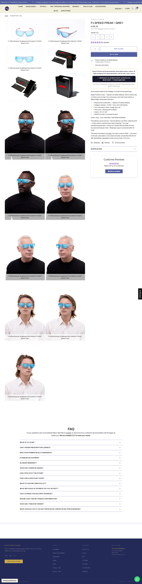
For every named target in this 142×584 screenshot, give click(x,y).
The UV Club (85, 549)
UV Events (85, 564)
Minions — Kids (57, 571)
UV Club (108, 133)
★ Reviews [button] (140, 294)
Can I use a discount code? (32, 478)
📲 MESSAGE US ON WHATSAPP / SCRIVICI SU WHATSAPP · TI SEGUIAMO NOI (114, 79)
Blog (56, 11)
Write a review (114, 171)
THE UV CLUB (87, 6)
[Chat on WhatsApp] (137, 579)
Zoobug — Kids (56, 568)
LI (14, 555)
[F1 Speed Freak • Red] (97, 37)
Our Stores (65, 11)
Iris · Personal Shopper (60, 6)
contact (68, 433)
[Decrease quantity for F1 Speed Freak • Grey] (92, 49)
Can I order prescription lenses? (35, 447)
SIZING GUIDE (96, 149)
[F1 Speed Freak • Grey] (102, 37)
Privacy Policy (122, 581)
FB (10, 555)
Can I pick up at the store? (32, 473)
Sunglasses (31, 6)
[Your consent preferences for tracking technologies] (10, 580)
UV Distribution (86, 568)
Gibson (54, 560)
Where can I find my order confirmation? (38, 499)
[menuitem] (20, 6)
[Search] (132, 8)
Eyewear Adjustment (29, 458)
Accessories (100, 6)
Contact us (85, 571)
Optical (43, 6)
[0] (135, 8)
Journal (84, 553)
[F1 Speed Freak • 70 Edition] (93, 37)
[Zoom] (41, 23)
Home (20, 6)
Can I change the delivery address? (36, 493)
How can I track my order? (32, 504)
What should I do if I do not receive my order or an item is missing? (50, 509)
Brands (76, 6)
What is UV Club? (27, 442)
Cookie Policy (130, 581)
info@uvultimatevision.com (118, 554)
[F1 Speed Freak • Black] (111, 37)
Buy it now (114, 54)
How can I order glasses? (31, 468)
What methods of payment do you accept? (39, 488)
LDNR (54, 564)
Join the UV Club (13, 561)
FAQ (83, 556)
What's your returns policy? (33, 483)
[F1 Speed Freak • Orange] (106, 37)
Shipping (100, 29)
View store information (102, 65)
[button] (96, 42)
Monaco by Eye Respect (58, 553)
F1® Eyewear (56, 556)
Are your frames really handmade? (36, 452)
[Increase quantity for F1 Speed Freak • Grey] (97, 49)
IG (6, 555)
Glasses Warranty (28, 463)
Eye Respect (56, 549)
